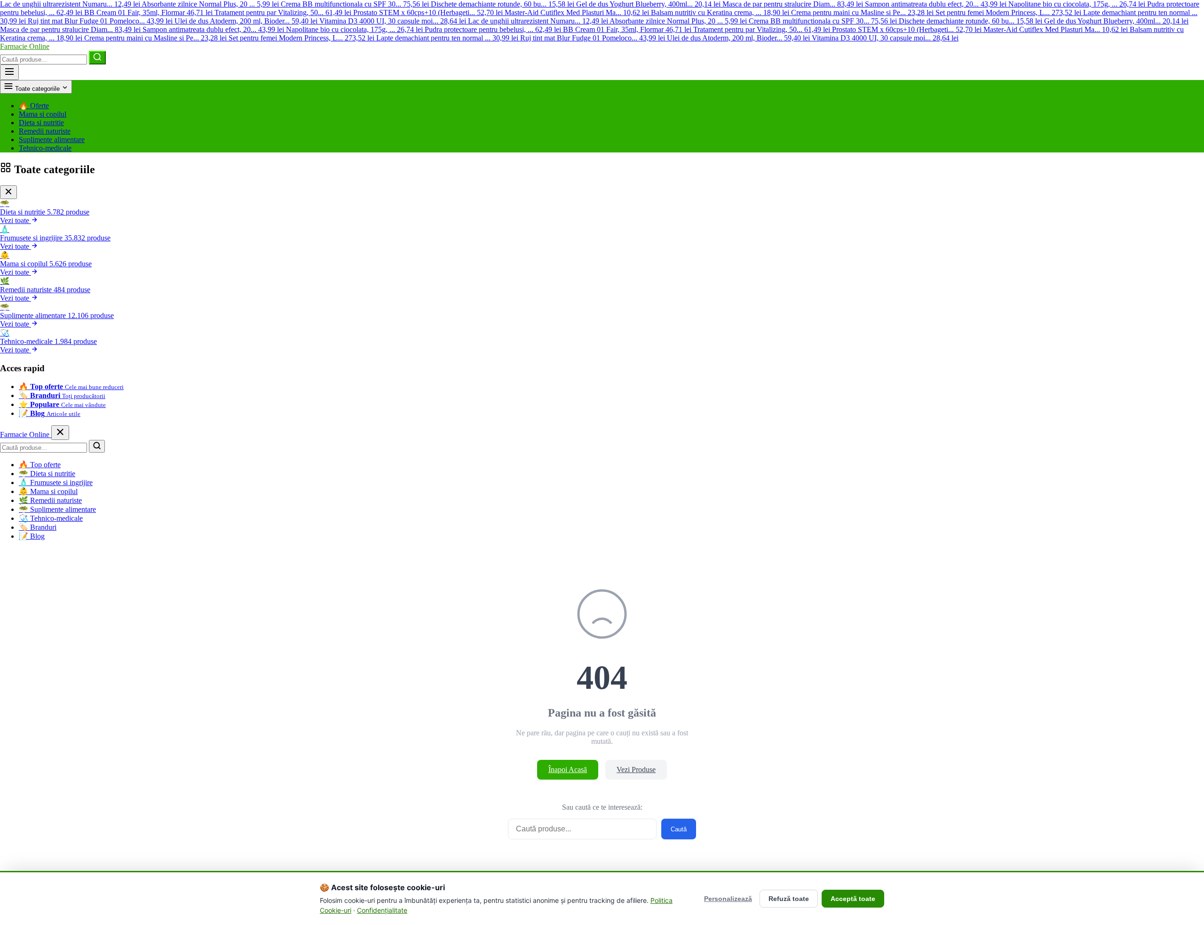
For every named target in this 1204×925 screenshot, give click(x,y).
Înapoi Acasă (567, 769)
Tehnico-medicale (45, 148)
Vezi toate (15, 220)
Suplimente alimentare (52, 140)
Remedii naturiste (45, 131)
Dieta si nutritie (41, 123)
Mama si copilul (42, 114)
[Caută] (97, 57)
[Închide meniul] (60, 432)
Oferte (34, 106)
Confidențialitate (382, 910)
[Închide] (8, 192)
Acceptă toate (853, 898)
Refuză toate (788, 898)
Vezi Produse (636, 769)
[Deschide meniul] (9, 72)
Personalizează (728, 898)
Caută (679, 829)
